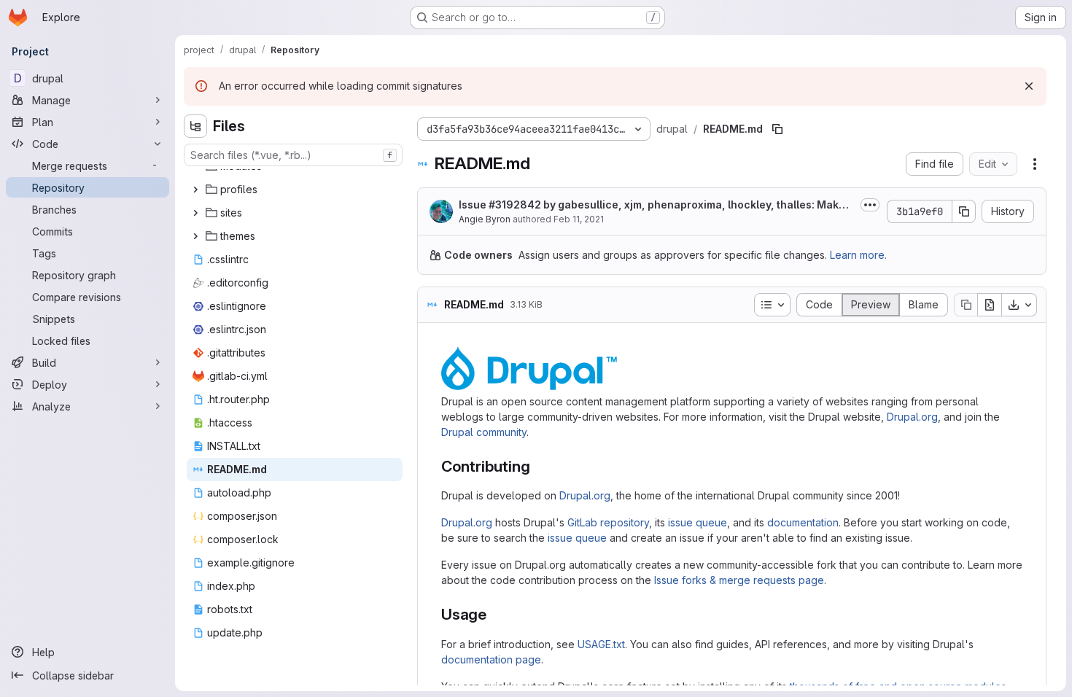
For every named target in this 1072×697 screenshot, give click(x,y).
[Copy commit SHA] (964, 211)
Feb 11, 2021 (579, 219)
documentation (803, 522)
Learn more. (858, 255)
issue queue (697, 522)
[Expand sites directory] (195, 213)
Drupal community (484, 432)
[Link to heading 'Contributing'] (537, 466)
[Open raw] (989, 304)
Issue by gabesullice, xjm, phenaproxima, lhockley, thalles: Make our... (656, 205)
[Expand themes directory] (195, 236)
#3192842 (515, 204)
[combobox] (293, 155)
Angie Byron (484, 219)
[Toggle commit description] (870, 204)
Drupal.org (912, 416)
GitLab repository (608, 522)
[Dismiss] (1029, 86)
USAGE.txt (601, 644)
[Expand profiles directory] (195, 189)
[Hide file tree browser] (195, 126)
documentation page (491, 659)
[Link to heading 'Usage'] (494, 614)
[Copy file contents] (965, 304)
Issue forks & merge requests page (739, 580)
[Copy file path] (777, 129)
